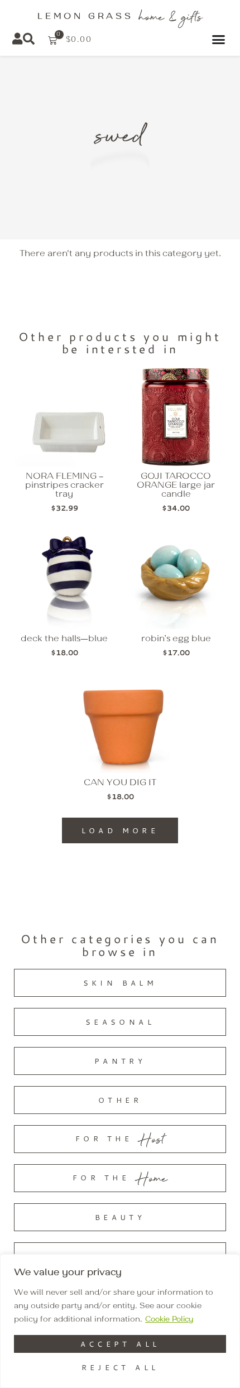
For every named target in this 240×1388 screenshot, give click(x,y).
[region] (120, 1321)
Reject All (120, 1367)
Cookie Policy (169, 1319)
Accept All (120, 1344)
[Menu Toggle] (220, 39)
